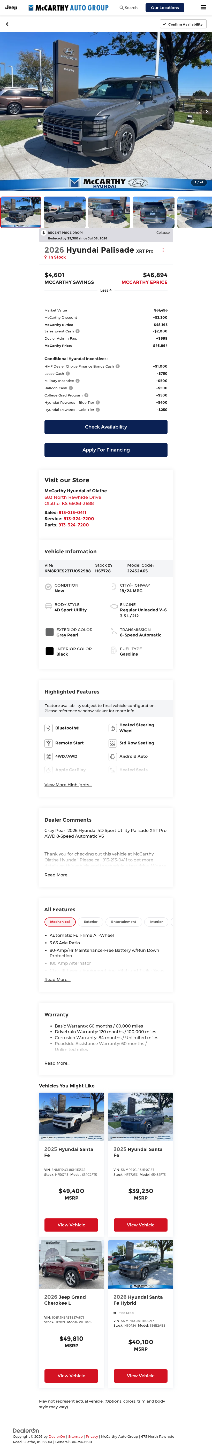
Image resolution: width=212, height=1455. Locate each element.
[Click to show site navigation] (203, 7)
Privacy (92, 1436)
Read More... (57, 875)
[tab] (60, 922)
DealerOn (57, 1436)
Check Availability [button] (106, 427)
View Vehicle (71, 1225)
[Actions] (163, 249)
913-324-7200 (79, 518)
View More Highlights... (68, 784)
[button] (7, 24)
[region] (106, 356)
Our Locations (165, 7)
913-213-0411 (72, 512)
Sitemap (75, 1436)
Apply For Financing (106, 450)
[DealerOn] (26, 1430)
